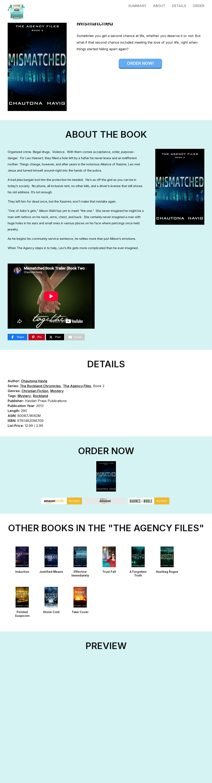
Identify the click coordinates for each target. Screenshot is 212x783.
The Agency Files (77, 386)
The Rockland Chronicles (40, 386)
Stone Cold (51, 612)
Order (198, 6)
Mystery (57, 391)
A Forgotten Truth (138, 573)
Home (29, 11)
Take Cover (80, 612)
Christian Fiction (35, 391)
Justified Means (51, 571)
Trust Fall (109, 571)
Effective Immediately (80, 573)
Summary (137, 6)
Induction (22, 571)
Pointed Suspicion (22, 613)
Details (179, 6)
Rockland (40, 396)
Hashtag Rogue (167, 571)
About (159, 6)
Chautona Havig (34, 381)
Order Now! (140, 63)
